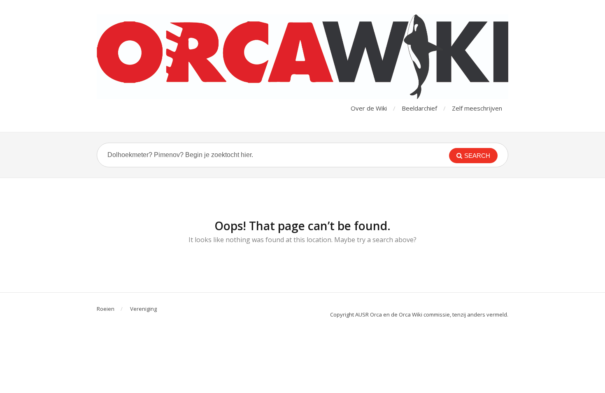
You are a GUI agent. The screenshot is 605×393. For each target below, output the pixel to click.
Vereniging (143, 308)
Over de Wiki (369, 108)
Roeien (105, 308)
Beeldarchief (419, 108)
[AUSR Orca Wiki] (302, 56)
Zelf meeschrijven (477, 108)
